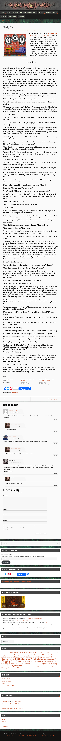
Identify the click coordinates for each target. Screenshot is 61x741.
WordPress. (37, 739)
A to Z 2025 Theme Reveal (9, 379)
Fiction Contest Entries (42, 661)
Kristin (3, 706)
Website (5, 520)
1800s (2, 652)
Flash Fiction (52, 661)
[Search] (57, 544)
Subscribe (6, 562)
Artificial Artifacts (28, 652)
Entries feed (4, 721)
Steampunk (43, 666)
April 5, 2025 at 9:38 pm (15, 438)
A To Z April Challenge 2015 (35, 657)
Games (3, 664)
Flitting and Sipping (53, 399)
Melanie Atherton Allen (13, 30)
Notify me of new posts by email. (12, 530)
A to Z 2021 (53, 655)
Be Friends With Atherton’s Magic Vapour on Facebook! (17, 582)
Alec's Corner (5, 652)
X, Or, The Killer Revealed (8, 685)
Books (19, 661)
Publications (9, 666)
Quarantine (17, 666)
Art (19, 653)
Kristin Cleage (12, 436)
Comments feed (5, 724)
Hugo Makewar (9, 664)
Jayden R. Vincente (6, 701)
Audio (50, 659)
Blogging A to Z (9, 661)
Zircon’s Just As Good (6, 681)
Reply (55, 419)
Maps (23, 664)
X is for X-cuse (5, 688)
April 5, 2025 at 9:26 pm (15, 412)
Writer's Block (14, 668)
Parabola (30, 739)
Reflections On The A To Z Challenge (29, 666)
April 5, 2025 (25, 30)
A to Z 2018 (45, 655)
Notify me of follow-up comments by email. (14, 528)
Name (5, 509)
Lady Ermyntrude (17, 664)
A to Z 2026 (22, 657)
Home (3, 20)
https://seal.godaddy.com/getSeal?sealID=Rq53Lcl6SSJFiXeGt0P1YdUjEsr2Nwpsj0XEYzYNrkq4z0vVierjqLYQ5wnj (30, 735)
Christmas (24, 661)
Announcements (13, 653)
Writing (19, 668)
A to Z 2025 (8, 20)
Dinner (5, 399)
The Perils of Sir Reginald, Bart (21, 620)
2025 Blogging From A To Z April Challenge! (43, 34)
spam (39, 666)
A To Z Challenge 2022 (40, 659)
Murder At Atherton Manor (36, 663)
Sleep (37, 666)
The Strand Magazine (50, 666)
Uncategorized (6, 668)
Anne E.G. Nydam (13, 410)
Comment (5, 495)
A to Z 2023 (5, 657)
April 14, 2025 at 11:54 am (17, 479)
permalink (15, 392)
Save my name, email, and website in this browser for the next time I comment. (22, 526)
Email (5, 515)
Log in (3, 719)
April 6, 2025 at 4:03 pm (17, 450)
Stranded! (3, 626)
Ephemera (30, 661)
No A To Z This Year (6, 679)
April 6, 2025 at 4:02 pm (17, 426)
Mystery (37, 30)
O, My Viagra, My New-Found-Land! (33, 618)
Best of (53, 659)
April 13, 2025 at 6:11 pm (15, 462)
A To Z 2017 (35, 655)
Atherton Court (43, 652)
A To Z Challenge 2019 (22, 659)
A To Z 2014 (14, 655)
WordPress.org (5, 726)
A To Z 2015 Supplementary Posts (25, 655)
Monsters (27, 664)
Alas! (47, 622)
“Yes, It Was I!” (5, 683)
